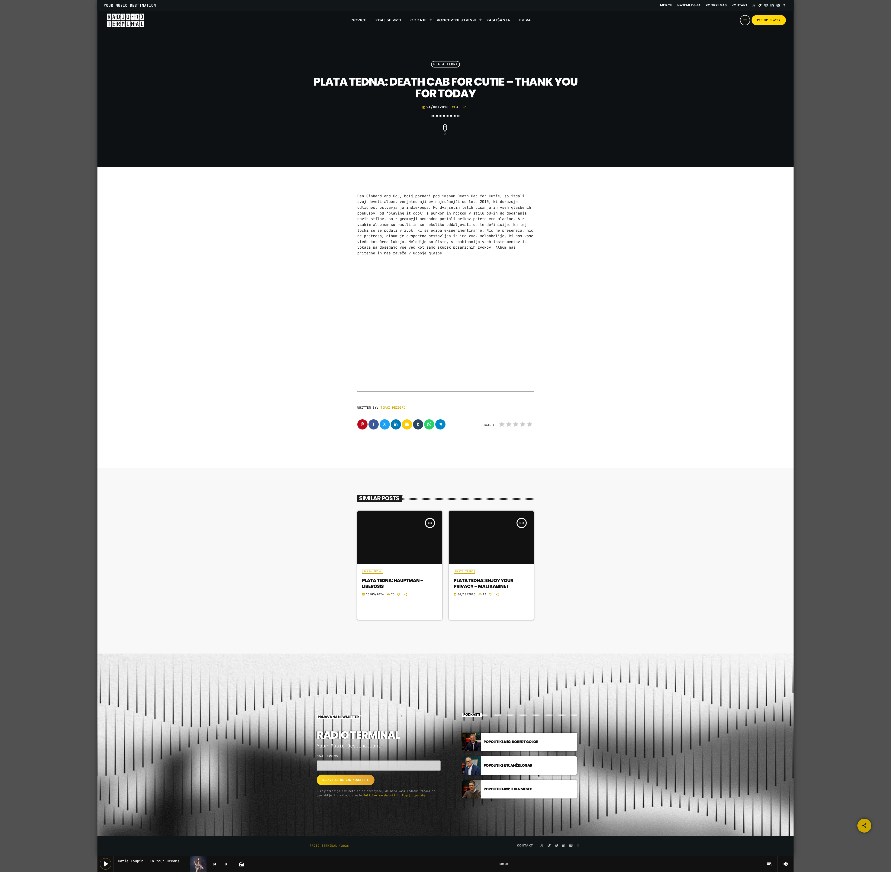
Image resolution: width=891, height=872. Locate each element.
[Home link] (125, 20)
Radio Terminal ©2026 (329, 846)
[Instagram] (778, 5)
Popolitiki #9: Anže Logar (508, 765)
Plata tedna (445, 64)
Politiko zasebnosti (379, 795)
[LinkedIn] (772, 5)
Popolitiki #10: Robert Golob (511, 741)
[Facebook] (784, 5)
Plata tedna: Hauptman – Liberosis (392, 583)
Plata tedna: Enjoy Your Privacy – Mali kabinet (483, 583)
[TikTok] (760, 5)
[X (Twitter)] (754, 5)
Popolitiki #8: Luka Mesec (508, 789)
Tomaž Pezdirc (393, 408)
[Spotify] (766, 5)
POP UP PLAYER (768, 20)
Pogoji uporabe (413, 795)
